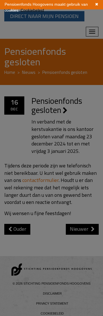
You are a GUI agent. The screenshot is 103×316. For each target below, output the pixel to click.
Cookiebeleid (32, 10)
